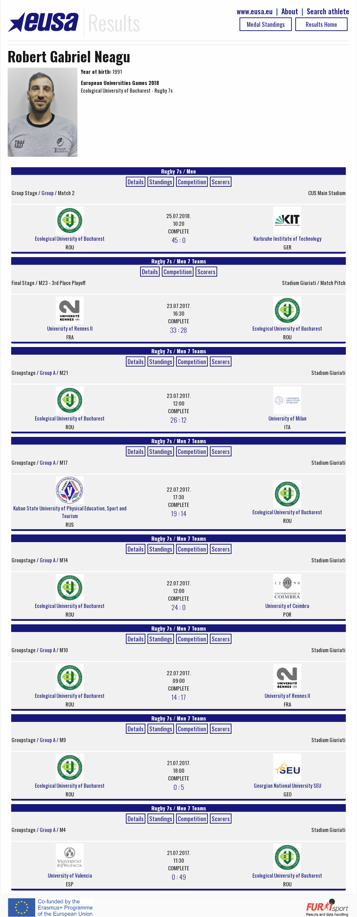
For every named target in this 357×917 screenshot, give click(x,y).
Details (136, 181)
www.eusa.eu (255, 11)
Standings (160, 181)
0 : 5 (178, 787)
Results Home (321, 24)
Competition (192, 181)
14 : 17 (179, 697)
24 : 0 (178, 607)
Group (48, 192)
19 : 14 (178, 513)
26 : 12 (178, 419)
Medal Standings (266, 24)
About (289, 11)
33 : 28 (178, 329)
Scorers (221, 181)
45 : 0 (178, 240)
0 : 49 (179, 876)
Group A (48, 372)
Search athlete (328, 11)
